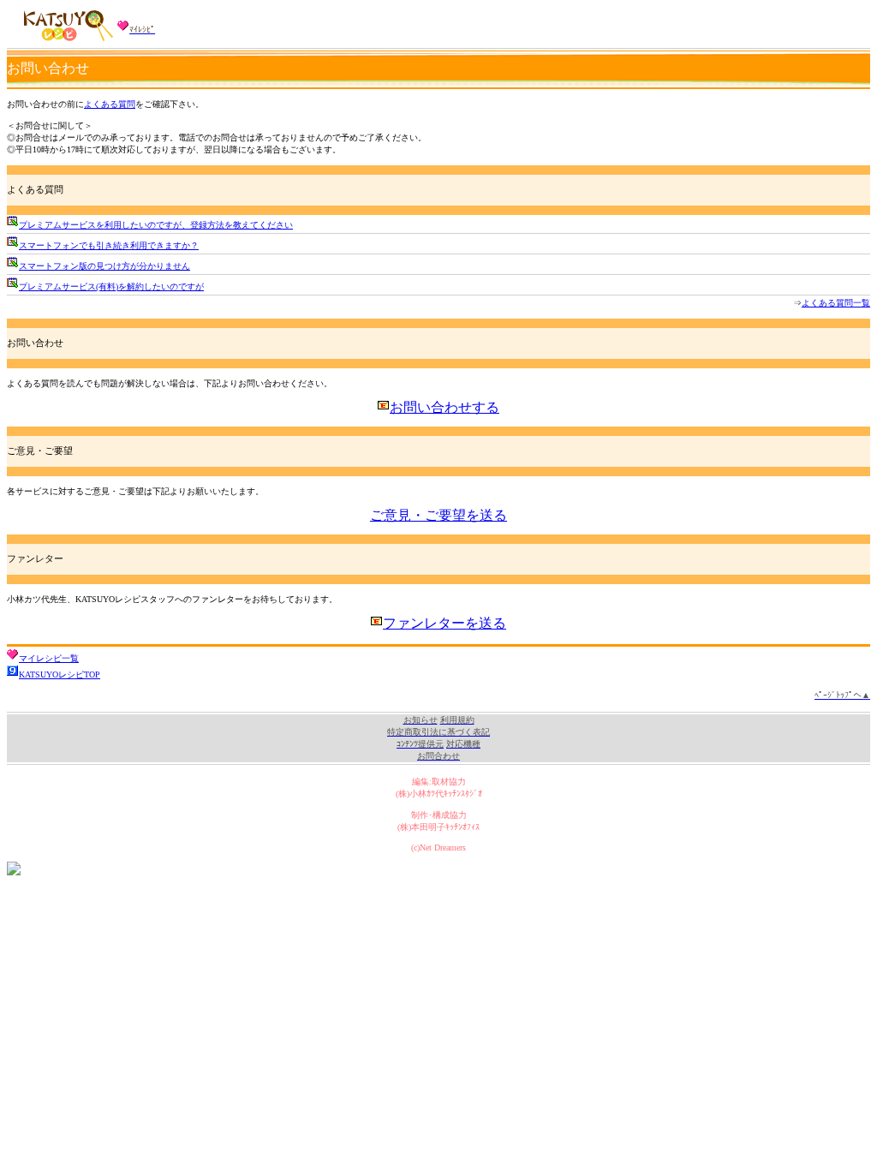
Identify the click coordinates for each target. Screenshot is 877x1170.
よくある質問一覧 (836, 302)
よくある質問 (109, 104)
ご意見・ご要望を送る (438, 515)
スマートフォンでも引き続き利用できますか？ (109, 245)
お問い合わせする (444, 407)
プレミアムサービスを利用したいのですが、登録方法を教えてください (156, 225)
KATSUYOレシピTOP (59, 674)
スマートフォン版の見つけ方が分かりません (104, 266)
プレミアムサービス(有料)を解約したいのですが (111, 286)
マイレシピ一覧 (49, 658)
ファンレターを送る (444, 623)
